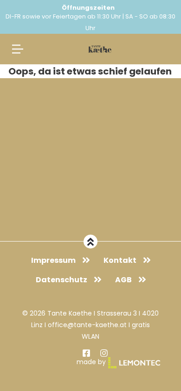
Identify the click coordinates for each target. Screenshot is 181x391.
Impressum (53, 260)
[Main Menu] (17, 49)
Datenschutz (61, 279)
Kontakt (119, 260)
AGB (123, 279)
